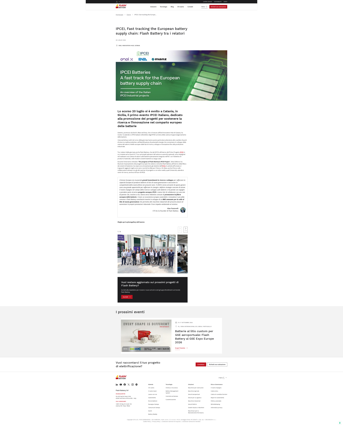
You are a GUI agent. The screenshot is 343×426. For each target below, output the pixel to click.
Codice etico (214, 391)
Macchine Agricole (193, 391)
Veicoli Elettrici (192, 404)
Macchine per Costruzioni (195, 388)
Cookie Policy (147, 421)
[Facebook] (125, 384)
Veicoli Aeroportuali (194, 394)
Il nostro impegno (216, 388)
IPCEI (181, 152)
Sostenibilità (218, 1)
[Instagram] (132, 384)
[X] (129, 384)
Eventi (225, 1)
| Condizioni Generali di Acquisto (171, 421)
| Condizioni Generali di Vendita (190, 421)
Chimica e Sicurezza (172, 388)
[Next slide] (186, 230)
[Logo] (121, 6)
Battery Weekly (152, 414)
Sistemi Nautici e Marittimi (196, 407)
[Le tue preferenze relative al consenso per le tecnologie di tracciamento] (340, 423)
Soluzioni (153, 7)
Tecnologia (163, 7)
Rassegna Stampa (153, 404)
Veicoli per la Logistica (194, 397)
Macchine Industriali (194, 401)
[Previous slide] (180, 230)
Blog (172, 7)
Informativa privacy (216, 407)
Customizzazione (171, 399)
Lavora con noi (207, 1)
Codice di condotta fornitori (219, 394)
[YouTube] (121, 384)
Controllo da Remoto (172, 396)
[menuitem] (117, 384)
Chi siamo (180, 7)
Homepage (119, 15)
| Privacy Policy (155, 421)
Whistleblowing (215, 404)
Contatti (190, 7)
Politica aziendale (216, 401)
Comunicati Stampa (154, 407)
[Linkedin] (117, 384)
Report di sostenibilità (217, 397)
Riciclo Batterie (152, 401)
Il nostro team (152, 391)
